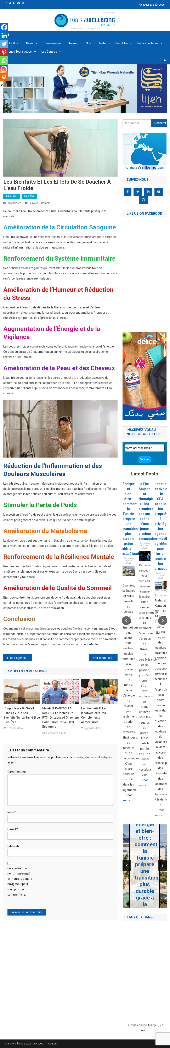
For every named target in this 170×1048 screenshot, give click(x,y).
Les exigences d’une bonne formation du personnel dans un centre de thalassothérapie (20, 657)
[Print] (4, 77)
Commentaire (17, 771)
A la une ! (13, 43)
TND (150, 1025)
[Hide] (1, 85)
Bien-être (121, 43)
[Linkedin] (4, 35)
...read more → (128, 797)
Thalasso (73, 43)
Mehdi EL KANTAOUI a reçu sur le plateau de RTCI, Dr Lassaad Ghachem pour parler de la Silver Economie (60, 717)
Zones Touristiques (19, 51)
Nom (11, 812)
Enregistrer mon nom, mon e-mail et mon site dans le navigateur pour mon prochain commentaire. (19, 881)
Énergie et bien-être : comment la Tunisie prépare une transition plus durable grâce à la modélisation (133, 519)
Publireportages (147, 43)
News (29, 43)
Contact (52, 1043)
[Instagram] (4, 69)
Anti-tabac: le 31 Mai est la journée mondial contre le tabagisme (105, 657)
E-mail (12, 829)
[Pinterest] (4, 52)
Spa (88, 43)
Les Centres (49, 51)
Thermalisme (52, 43)
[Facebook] (4, 27)
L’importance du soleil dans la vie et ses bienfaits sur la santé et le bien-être (22, 715)
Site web (13, 846)
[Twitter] (4, 44)
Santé (102, 43)
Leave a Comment (39, 202)
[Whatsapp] (4, 60)
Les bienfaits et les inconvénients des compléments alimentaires (94, 715)
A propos (38, 1043)
